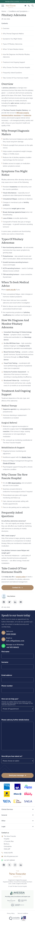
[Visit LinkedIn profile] (20, 865)
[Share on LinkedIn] (15, 602)
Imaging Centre (24, 346)
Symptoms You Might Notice (12, 39)
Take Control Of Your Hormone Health (15, 78)
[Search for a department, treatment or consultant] (33, 6)
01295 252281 (11, 634)
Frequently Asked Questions (12, 73)
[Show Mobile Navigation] (2, 5)
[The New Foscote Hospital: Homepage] (11, 6)
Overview (6, 28)
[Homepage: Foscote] (17, 873)
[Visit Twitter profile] (9, 865)
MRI (9, 483)
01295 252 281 (11, 290)
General (4, 815)
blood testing (16, 483)
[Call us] (29, 6)
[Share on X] (9, 602)
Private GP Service (9, 463)
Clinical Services (7, 809)
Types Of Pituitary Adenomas (12, 44)
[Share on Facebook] (3, 602)
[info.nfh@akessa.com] (25, 6)
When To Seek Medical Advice (13, 49)
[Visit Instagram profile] (15, 865)
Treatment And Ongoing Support (14, 62)
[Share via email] (20, 602)
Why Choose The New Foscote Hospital (16, 67)
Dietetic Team (26, 457)
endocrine (27, 115)
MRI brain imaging (22, 113)
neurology (17, 115)
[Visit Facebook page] (3, 865)
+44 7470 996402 (12, 647)
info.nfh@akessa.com (15, 640)
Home (3, 11)
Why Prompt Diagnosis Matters (13, 34)
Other (3, 821)
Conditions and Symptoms (18, 11)
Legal (3, 826)
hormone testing (7, 115)
